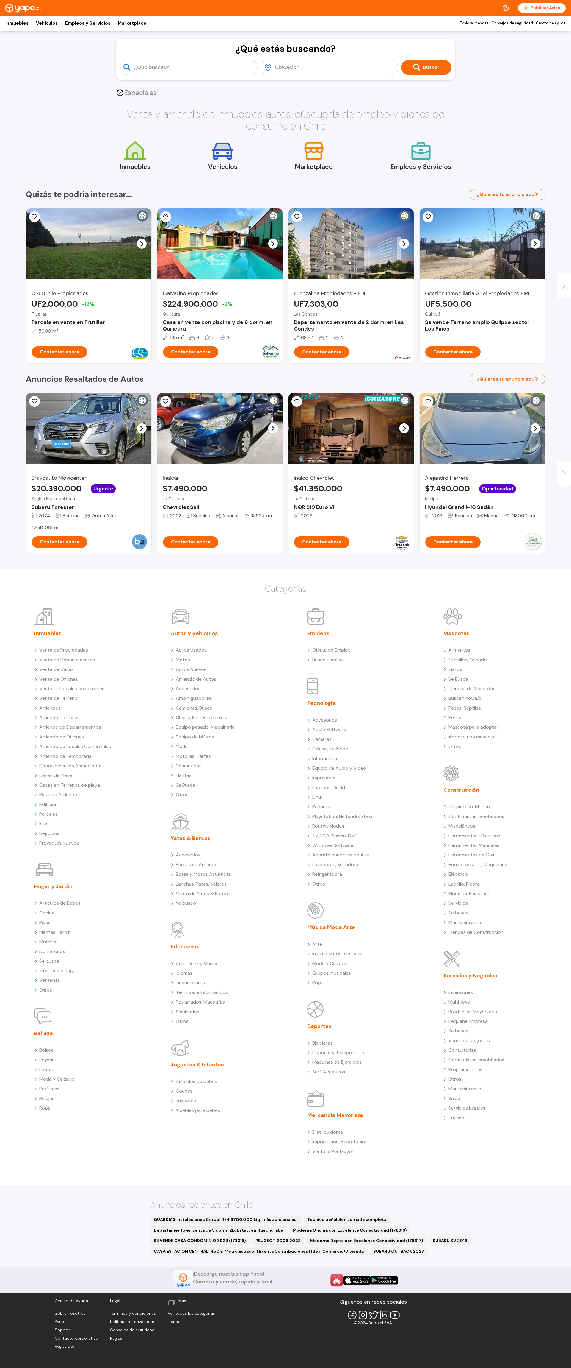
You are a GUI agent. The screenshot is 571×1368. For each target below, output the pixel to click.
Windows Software (332, 845)
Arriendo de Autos (196, 679)
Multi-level (459, 1002)
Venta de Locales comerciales (71, 688)
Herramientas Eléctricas (474, 836)
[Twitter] (373, 1315)
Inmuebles (17, 23)
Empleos (318, 633)
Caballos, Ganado (467, 660)
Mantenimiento (464, 922)
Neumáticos (189, 766)
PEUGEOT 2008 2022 (278, 1240)
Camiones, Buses (194, 708)
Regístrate (64, 1346)
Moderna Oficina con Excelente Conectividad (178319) (350, 1230)
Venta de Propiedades (63, 650)
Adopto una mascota (471, 737)
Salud (454, 1098)
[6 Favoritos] (165, 216)
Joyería (47, 1060)
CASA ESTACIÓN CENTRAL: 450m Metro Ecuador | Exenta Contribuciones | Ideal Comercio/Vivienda (259, 1251)
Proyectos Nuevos (59, 843)
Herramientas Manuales (473, 845)
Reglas (116, 1338)
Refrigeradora (327, 874)
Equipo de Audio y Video (339, 768)
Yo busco (186, 903)
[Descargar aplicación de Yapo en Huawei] (336, 1280)
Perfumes (49, 1089)
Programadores (465, 1069)
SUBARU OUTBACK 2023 (398, 1251)
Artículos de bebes (196, 1081)
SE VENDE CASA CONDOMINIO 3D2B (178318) (200, 1240)
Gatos (455, 669)
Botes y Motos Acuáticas (203, 874)
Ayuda (61, 1321)
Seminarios (187, 1012)
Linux (317, 797)
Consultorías (462, 1050)
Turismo (457, 1118)
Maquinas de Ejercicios (337, 1062)
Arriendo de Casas (59, 717)
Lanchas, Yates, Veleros (201, 884)
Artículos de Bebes (59, 903)
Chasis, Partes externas (201, 717)
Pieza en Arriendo (58, 794)
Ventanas (49, 980)
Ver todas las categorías (191, 1313)
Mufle (182, 746)
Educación (184, 946)
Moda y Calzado (57, 1079)
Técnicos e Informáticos (202, 992)
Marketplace (132, 23)
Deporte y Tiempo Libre (338, 1052)
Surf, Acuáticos (328, 1072)
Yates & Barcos (191, 838)
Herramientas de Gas (471, 855)
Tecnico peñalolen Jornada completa (346, 1219)
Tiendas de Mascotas (471, 688)
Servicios (458, 903)
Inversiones (460, 992)
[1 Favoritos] (296, 216)
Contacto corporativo (76, 1338)
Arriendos (50, 708)
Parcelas (48, 814)
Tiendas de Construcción (475, 932)
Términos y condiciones (133, 1313)
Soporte (63, 1330)
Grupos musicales (331, 973)
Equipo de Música (195, 737)
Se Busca (185, 785)
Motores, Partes (193, 756)
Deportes (319, 1026)
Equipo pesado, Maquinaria (205, 727)
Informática (324, 758)
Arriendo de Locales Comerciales (75, 746)
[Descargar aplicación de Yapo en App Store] (357, 1280)
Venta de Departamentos (67, 660)
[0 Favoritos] (34, 216)
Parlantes (322, 806)
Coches (184, 1091)
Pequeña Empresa (468, 1021)
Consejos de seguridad (512, 23)
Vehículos (47, 23)
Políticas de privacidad (132, 1321)
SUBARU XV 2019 (450, 1240)
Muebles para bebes (198, 1110)
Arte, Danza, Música (197, 963)
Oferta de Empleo (331, 650)
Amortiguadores (193, 698)
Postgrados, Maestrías (200, 1002)
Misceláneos (461, 826)
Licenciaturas (190, 982)
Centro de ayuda (551, 23)
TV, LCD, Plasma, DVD (335, 836)
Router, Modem (329, 826)
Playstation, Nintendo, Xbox (342, 816)
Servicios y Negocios (470, 975)
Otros (45, 990)
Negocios (49, 833)
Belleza (43, 1033)
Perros (455, 717)
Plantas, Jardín (55, 932)
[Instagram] (362, 1315)
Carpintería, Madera (470, 806)
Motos (183, 660)
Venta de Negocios (469, 1040)
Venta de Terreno (58, 698)
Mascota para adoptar (473, 727)
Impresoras (324, 778)
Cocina (46, 913)
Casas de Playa (55, 775)
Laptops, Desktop (332, 787)
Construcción (461, 790)
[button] (141, 243)
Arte (317, 944)
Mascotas (456, 633)
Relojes (46, 1098)
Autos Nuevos (191, 669)
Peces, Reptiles (464, 708)
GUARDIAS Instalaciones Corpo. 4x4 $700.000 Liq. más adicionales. (226, 1219)
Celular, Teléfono (330, 749)
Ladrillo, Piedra (464, 884)
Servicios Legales (466, 1108)
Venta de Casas (56, 669)
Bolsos (46, 1050)
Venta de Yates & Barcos (203, 893)
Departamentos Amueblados (71, 766)
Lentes (46, 1069)
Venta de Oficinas (58, 679)
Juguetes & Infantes (197, 1064)
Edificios (48, 804)
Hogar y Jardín (53, 886)
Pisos (45, 922)
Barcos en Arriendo (197, 864)
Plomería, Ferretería (469, 893)
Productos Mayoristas (472, 1012)
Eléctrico (458, 874)
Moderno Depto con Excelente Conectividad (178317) (366, 1240)
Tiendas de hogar (58, 970)
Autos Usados (191, 650)
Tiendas (175, 1321)
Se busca (49, 961)
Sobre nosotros (70, 1313)
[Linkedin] (384, 1315)
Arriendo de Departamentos (70, 727)
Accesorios (188, 688)
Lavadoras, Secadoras (336, 864)
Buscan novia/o (464, 698)
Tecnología (321, 703)
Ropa (45, 1108)
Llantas (184, 775)
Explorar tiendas (474, 23)
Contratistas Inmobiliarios (476, 816)
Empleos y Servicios (87, 23)
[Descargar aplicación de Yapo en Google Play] (384, 1280)
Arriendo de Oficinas (61, 737)
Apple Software (329, 729)
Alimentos (459, 650)
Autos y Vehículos (194, 633)
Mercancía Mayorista (335, 1115)
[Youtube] (395, 1315)
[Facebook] (352, 1315)
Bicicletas (322, 1043)
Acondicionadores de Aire (340, 855)
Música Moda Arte (331, 927)
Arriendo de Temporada (65, 756)
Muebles (48, 942)
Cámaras (322, 739)
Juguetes (186, 1101)
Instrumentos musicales (338, 954)
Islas (43, 823)
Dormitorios (52, 951)
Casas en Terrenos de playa (69, 785)
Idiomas (184, 973)
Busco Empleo (327, 660)
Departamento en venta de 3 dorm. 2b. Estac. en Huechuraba (218, 1230)
